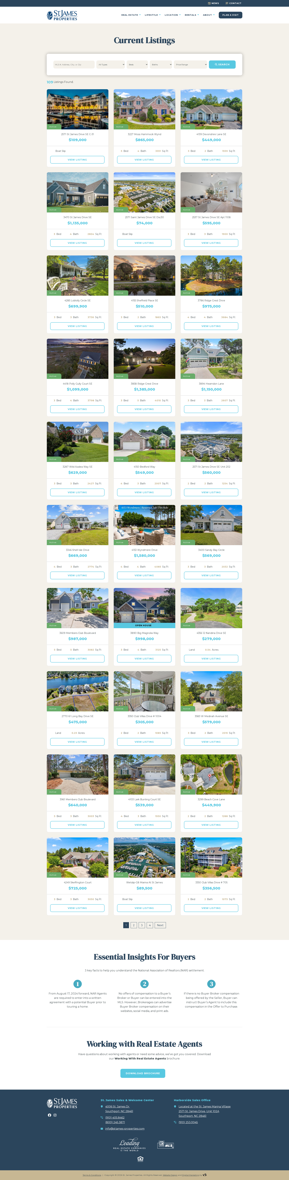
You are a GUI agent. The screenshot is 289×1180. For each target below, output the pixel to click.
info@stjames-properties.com (124, 1128)
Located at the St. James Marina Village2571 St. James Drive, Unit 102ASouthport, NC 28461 (205, 1111)
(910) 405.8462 (115, 1117)
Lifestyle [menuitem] (152, 15)
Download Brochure (143, 1073)
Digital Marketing (190, 1175)
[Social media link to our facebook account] (49, 1115)
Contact (235, 3)
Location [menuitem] (172, 15)
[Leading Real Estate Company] (129, 1144)
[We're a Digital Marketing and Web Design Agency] (205, 1175)
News (215, 3)
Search (223, 64)
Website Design (170, 1175)
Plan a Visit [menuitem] (230, 15)
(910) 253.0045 (188, 1122)
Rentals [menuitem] (191, 15)
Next (160, 925)
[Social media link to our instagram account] (55, 1115)
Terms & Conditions (92, 1175)
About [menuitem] (208, 15)
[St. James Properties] (62, 15)
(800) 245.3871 (115, 1122)
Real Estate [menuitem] (130, 15)
